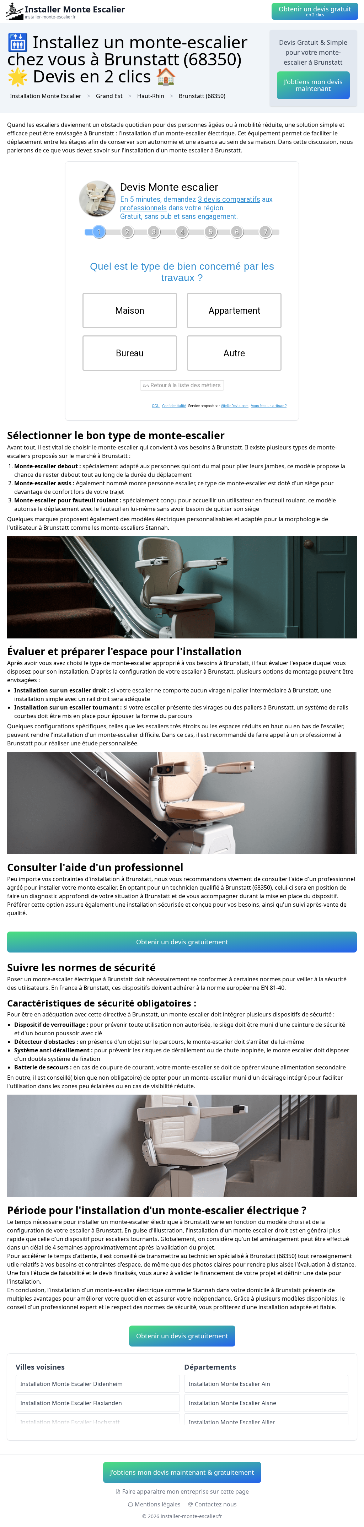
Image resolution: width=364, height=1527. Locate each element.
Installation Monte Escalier (45, 96)
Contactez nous (216, 1504)
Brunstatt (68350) (202, 96)
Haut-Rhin (150, 96)
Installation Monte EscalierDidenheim (71, 1384)
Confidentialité (174, 406)
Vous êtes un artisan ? (269, 406)
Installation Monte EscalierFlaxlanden (71, 1403)
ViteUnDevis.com (234, 406)
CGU (156, 406)
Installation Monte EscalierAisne (232, 1403)
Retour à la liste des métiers (185, 385)
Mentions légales (158, 1504)
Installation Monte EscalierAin (229, 1384)
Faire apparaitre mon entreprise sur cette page (185, 1491)
